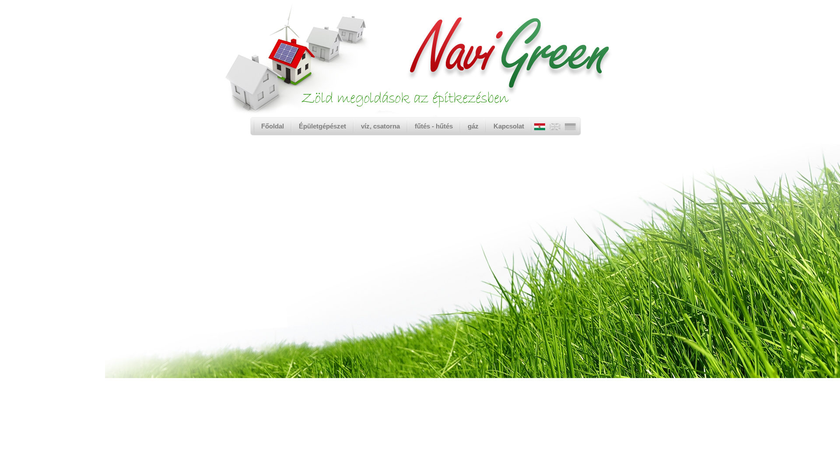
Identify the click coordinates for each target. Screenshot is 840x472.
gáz (473, 126)
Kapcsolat (509, 126)
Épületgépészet (322, 126)
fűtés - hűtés (434, 126)
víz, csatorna (380, 126)
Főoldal (272, 126)
